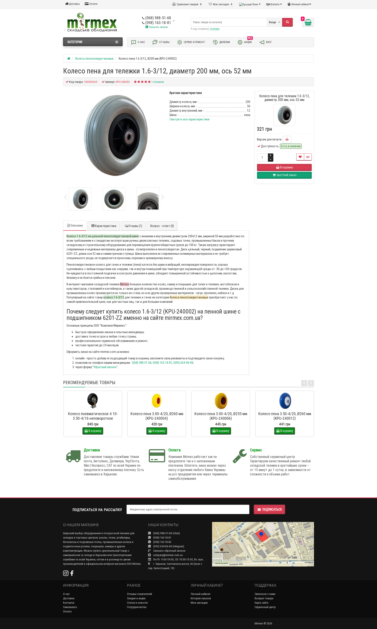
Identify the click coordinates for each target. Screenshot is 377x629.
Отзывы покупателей (139, 594)
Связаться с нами (265, 594)
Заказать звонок (158, 27)
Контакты (68, 603)
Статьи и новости (137, 603)
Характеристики (105, 226)
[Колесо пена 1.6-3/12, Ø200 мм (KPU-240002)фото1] (114, 199)
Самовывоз (70, 607)
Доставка (74, 3)
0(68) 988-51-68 (141, 363)
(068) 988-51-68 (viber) (166, 533)
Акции (248, 41)
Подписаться (272, 509)
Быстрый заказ (95, 408)
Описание (76, 225)
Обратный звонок (105, 367)
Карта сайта (261, 603)
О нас (141, 42)
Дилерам (224, 42)
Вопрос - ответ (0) (162, 226)
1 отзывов (157, 82)
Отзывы (164, 42)
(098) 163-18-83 (162, 542)
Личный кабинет (201, 594)
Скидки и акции (136, 598)
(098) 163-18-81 (157, 22)
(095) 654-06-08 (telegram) (168, 546)
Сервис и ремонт (194, 42)
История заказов (201, 598)
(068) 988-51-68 (157, 17)
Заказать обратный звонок (169, 551)
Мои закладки (199, 603)
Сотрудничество (137, 607)
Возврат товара (264, 598)
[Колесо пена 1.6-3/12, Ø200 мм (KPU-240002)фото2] (148, 199)
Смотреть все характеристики (189, 119)
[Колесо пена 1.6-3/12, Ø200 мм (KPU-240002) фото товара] (114, 135)
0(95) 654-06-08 (183, 363)
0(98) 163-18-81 (162, 363)
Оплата (93, 3)
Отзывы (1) (135, 226)
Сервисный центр (265, 607)
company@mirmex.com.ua (168, 555)
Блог (268, 42)
